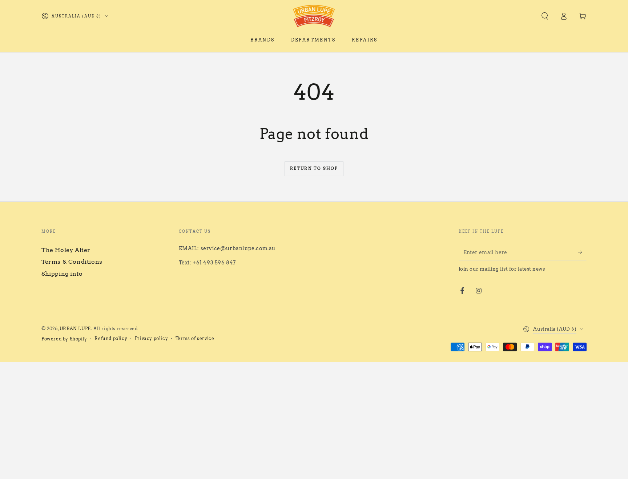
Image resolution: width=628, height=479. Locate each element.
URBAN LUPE (75, 328)
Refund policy (110, 338)
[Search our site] (544, 16)
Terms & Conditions (71, 261)
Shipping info (62, 273)
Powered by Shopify (64, 339)
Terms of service (195, 338)
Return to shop (314, 168)
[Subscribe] (582, 252)
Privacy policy (151, 338)
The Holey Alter (65, 250)
